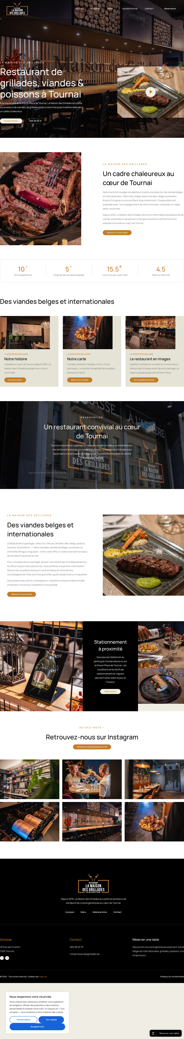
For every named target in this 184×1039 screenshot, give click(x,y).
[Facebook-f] (2, 958)
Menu (110, 8)
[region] (37, 1012)
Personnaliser (23, 1019)
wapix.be (43, 976)
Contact (149, 8)
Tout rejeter (51, 1019)
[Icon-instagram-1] (7, 958)
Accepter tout (37, 1026)
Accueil (80, 8)
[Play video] (151, 92)
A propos (95, 8)
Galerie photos (130, 8)
